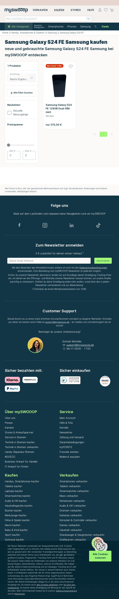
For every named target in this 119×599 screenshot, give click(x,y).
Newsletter (66, 432)
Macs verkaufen (69, 495)
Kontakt (64, 427)
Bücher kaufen (13, 510)
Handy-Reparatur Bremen (19, 451)
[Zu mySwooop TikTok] (98, 225)
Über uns (10, 417)
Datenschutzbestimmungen (93, 267)
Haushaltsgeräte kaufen (18, 505)
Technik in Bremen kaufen (20, 442)
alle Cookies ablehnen (47, 585)
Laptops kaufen (14, 491)
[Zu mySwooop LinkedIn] (71, 225)
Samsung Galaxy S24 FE (72, 32)
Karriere (9, 427)
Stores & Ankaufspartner (19, 432)
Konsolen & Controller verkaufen (78, 520)
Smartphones (56, 26)
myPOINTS (66, 447)
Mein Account (68, 417)
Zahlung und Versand (72, 437)
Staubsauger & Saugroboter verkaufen (82, 534)
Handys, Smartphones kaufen (22, 481)
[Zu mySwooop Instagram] (45, 225)
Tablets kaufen (13, 486)
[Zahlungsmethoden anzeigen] (13, 380)
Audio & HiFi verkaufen (73, 505)
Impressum (19, 594)
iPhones (71, 26)
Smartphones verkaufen (73, 481)
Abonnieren (103, 260)
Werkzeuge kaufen (15, 515)
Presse (9, 422)
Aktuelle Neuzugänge (20, 112)
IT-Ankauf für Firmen (16, 466)
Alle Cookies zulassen (100, 556)
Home (5, 32)
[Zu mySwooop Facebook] (19, 225)
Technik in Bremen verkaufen (21, 447)
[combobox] (48, 19)
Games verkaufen (70, 525)
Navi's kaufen (12, 525)
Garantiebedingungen (72, 442)
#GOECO (10, 456)
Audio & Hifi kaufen (16, 500)
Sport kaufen (12, 534)
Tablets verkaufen (70, 486)
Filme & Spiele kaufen (17, 520)
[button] (88, 19)
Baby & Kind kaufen (16, 530)
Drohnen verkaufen (71, 510)
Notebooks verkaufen (72, 500)
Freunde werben (69, 451)
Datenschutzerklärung (66, 591)
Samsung (85, 26)
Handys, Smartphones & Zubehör (28, 32)
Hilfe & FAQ (66, 422)
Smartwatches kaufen (17, 495)
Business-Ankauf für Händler (21, 461)
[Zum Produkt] (59, 86)
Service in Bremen (15, 437)
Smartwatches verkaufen (74, 491)
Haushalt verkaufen (71, 530)
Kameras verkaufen (71, 515)
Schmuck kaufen (14, 539)
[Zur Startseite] (16, 10)
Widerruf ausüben (70, 456)
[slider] (8, 145)
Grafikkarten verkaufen (73, 539)
